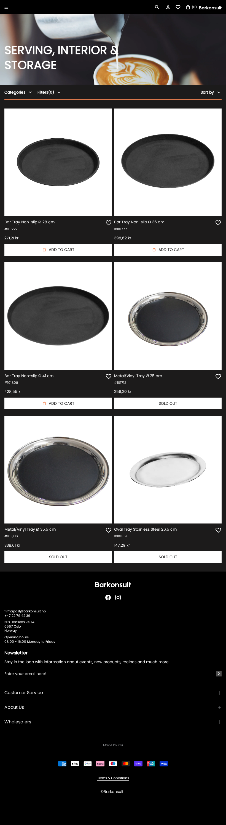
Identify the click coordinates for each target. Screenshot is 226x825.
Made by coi (113, 745)
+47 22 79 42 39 (17, 615)
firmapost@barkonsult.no (25, 611)
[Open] (6, 7)
